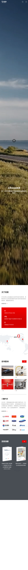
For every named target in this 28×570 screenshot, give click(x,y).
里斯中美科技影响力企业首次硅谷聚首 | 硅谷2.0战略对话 (19, 530)
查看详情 (3, 303)
